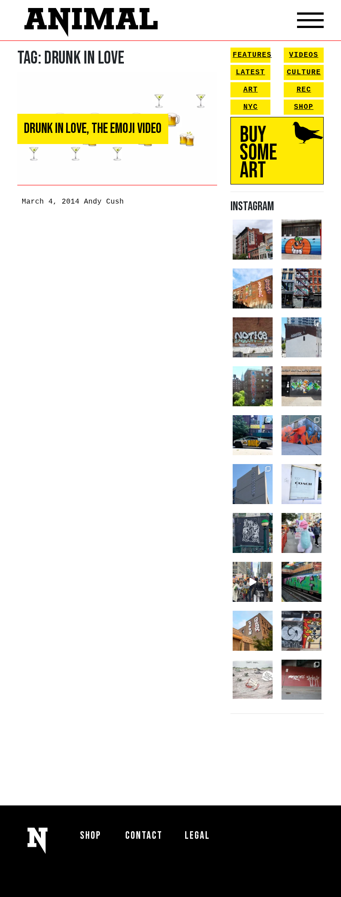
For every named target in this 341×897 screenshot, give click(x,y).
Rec (304, 90)
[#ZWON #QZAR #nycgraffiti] (253, 631)
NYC (250, 107)
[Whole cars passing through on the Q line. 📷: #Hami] (301, 582)
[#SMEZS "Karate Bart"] (301, 386)
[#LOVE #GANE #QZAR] (301, 288)
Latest (250, 72)
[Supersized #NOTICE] (253, 337)
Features (251, 55)
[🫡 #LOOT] (253, 435)
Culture (304, 72)
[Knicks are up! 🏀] (301, 435)
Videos (303, 55)
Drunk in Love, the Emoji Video (93, 128)
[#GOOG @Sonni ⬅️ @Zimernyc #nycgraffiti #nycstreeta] (301, 631)
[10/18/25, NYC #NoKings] (301, 533)
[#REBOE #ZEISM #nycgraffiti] (301, 680)
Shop (303, 107)
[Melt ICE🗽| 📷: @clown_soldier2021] (253, 533)
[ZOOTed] (253, 484)
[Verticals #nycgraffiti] (253, 288)
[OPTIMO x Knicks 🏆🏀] (253, 386)
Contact (144, 835)
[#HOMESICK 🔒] (301, 337)
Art (250, 90)
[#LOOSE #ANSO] (253, 240)
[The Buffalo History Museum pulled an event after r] (253, 680)
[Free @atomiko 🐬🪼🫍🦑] (301, 240)
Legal (197, 835)
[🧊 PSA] (301, 484)
